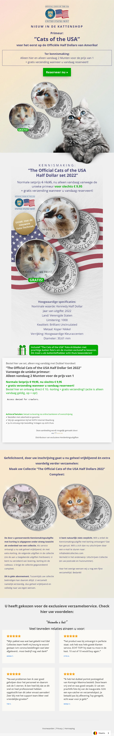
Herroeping (70, 728)
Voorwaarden (48, 728)
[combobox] (101, 733)
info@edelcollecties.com (71, 553)
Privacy (59, 728)
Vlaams (102, 733)
